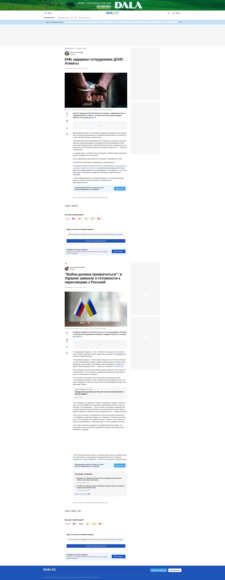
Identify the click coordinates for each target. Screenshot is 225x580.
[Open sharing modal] (67, 127)
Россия (67, 511)
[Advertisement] (112, 35)
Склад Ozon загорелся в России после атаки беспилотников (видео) (99, 393)
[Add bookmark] (67, 133)
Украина (73, 511)
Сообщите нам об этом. (100, 197)
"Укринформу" (119, 366)
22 (69, 524)
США (79, 511)
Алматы (67, 206)
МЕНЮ (49, 13)
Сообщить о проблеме (159, 570)
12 (82, 524)
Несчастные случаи (84, 17)
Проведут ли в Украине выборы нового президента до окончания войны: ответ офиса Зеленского (99, 479)
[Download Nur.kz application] (112, 5)
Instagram (120, 251)
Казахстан (74, 206)
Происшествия (49, 17)
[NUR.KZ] (112, 13)
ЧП (72, 17)
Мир (66, 263)
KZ (168, 13)
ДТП (75, 17)
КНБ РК (93, 118)
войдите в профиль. (117, 234)
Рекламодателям (175, 570)
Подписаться (119, 188)
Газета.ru (78, 336)
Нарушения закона (63, 17)
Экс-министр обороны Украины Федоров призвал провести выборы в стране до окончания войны (101, 486)
